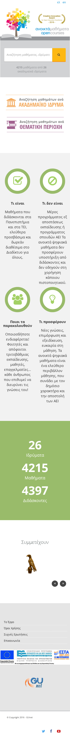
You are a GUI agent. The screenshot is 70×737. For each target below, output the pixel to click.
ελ (58, 2)
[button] (59, 54)
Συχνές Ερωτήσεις (16, 634)
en (64, 2)
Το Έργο (9, 622)
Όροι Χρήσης (12, 628)
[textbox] (28, 55)
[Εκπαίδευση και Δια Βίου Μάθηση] (35, 657)
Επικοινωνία (12, 640)
